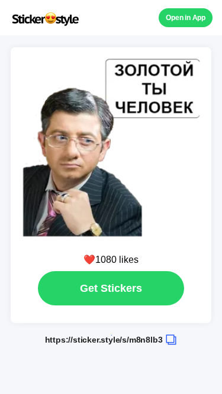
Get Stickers (111, 288)
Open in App (185, 18)
